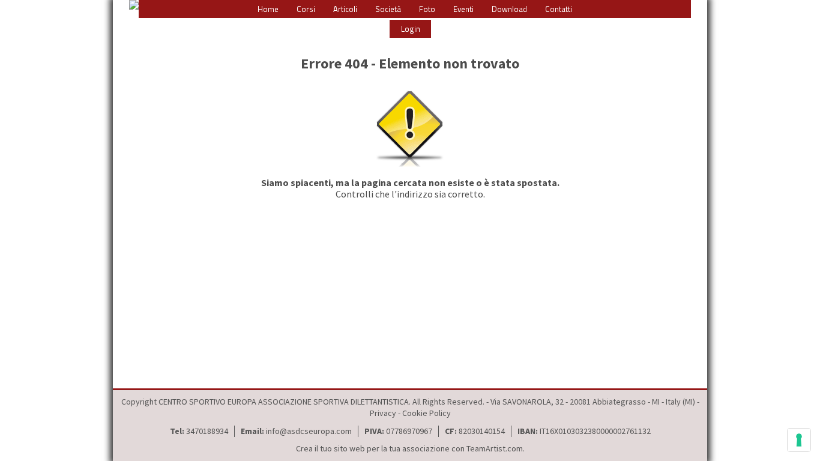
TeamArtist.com (494, 448)
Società (388, 9)
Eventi (463, 9)
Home (268, 9)
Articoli (345, 9)
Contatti (558, 9)
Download (509, 9)
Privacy (383, 413)
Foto (427, 9)
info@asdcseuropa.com (309, 431)
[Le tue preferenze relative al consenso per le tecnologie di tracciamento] (799, 440)
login (410, 29)
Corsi (306, 9)
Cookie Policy (426, 413)
